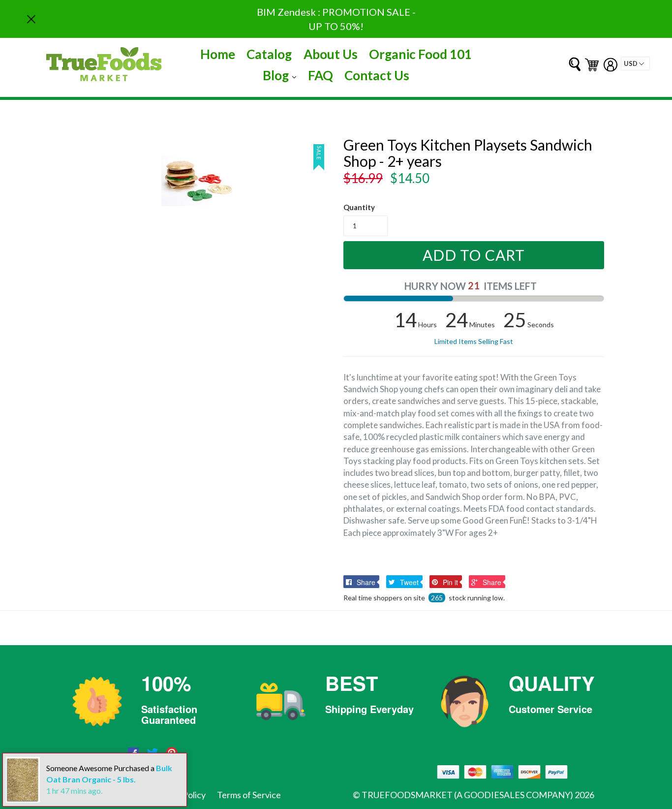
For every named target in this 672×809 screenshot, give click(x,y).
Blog (282, 75)
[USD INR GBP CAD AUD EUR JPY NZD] (635, 63)
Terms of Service (249, 794)
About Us (331, 54)
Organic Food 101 (420, 54)
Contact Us (376, 75)
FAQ (320, 75)
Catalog (269, 54)
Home (217, 54)
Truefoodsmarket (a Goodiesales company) (467, 794)
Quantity (359, 207)
